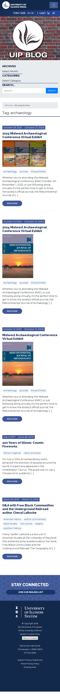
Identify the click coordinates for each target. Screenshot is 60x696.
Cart (42, 13)
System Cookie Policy (30, 634)
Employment (30, 667)
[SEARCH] (53, 13)
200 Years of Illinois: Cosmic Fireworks (23, 444)
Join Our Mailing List (30, 592)
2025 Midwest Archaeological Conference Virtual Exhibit (24, 135)
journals (24, 171)
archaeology (10, 171)
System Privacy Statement (30, 660)
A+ (29, 13)
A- (33, 13)
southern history (12, 528)
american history (12, 519)
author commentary (35, 519)
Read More (12, 203)
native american (32, 453)
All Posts (8, 105)
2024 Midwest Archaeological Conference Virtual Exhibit (24, 229)
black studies (10, 523)
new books (26, 523)
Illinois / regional (12, 453)
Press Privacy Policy (30, 664)
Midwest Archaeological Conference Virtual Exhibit (30, 337)
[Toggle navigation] (54, 5)
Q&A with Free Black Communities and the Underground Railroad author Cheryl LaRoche (28, 508)
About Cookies (30, 638)
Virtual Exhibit (38, 171)
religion (39, 523)
